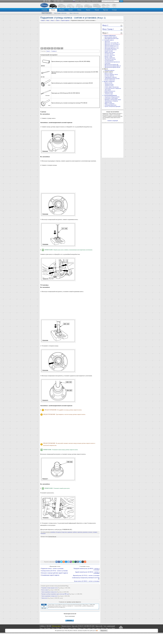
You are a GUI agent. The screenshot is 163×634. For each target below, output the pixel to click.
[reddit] (85, 562)
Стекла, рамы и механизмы (112, 87)
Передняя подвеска (109, 70)
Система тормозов (109, 75)
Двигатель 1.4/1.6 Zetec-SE (112, 43)
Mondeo (61, 10)
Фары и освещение (109, 103)
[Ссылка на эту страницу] (58, 48)
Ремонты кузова (109, 92)
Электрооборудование (110, 95)
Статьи (114, 10)
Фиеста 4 (103, 628)
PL (90, 626)
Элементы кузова (109, 84)
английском (53, 532)
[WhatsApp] (73, 562)
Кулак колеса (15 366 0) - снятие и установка (86, 581)
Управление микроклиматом (112, 97)
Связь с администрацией (109, 626)
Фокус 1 (46, 13)
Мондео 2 (70, 628)
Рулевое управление (110, 80)
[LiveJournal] (76, 562)
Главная (44, 10)
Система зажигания (110, 55)
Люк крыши (108, 89)
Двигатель (107, 41)
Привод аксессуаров (110, 52)
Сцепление (107, 63)
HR (87, 626)
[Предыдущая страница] (42, 48)
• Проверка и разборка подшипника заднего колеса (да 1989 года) (61, 594)
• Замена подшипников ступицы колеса (55, 596)
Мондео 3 (75, 628)
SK (92, 626)
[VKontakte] (57, 562)
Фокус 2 (74, 13)
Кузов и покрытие (109, 81)
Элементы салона (109, 85)
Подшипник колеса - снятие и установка (52, 568)
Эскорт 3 (84, 628)
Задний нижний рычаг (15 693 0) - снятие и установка (87, 572)
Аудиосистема (108, 102)
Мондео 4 (80, 628)
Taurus (88, 10)
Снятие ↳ (48, 51)
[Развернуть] (121, 25)
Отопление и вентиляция (111, 98)
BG (80, 626)
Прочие (105, 10)
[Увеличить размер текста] (52, 48)
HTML (43, 604)
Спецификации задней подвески (50, 575)
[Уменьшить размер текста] (45, 48)
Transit (97, 10)
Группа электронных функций (112, 106)
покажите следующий (112, 120)
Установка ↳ (54, 51)
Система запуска (109, 53)
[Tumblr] (78, 562)
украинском (69, 532)
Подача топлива (109, 51)
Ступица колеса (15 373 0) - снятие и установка (54, 570)
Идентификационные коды (111, 38)
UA (84, 626)
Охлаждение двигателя (110, 49)
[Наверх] (121, 627)
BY (82, 626)
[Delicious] (80, 562)
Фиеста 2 (98, 628)
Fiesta (79, 10)
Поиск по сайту (95, 1)
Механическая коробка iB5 (111, 64)
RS (85, 626)
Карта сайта (82, 1)
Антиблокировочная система (112, 78)
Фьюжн (113, 628)
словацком (95, 532)
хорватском (79, 532)
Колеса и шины (108, 73)
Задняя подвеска (109, 71)
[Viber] (71, 562)
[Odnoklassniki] (64, 562)
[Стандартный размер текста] (48, 48)
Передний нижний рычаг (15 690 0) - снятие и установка (86, 569)
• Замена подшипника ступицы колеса (55, 592)
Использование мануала (111, 37)
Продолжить (104, 630)
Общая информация (110, 35)
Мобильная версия (56, 626)
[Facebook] (59, 562)
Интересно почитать (66, 626)
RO (89, 626)
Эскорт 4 (89, 628)
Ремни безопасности (110, 91)
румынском (85, 532)
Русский (77, 1)
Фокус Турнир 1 (60, 13)
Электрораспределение (110, 105)
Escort (71, 10)
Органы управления (110, 57)
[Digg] (83, 562)
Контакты (89, 1)
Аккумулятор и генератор (111, 101)
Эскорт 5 (94, 628)
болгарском (58, 532)
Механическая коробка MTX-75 (113, 66)
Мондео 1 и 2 (64, 628)
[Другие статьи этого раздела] (55, 48)
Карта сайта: (75, 626)
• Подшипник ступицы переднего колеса (55, 587)
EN (79, 626)
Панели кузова (108, 83)
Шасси (106, 69)
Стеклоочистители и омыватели (113, 88)
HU (94, 626)
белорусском (64, 532)
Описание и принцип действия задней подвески (54, 573)
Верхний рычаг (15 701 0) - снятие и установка (86, 575)
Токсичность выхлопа (110, 59)
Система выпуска (109, 60)
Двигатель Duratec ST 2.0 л (112, 45)
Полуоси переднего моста (111, 74)
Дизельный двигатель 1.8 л (112, 48)
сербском (75, 532)
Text (44, 606)
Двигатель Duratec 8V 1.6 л (112, 47)
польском (90, 532)
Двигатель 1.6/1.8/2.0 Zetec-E (112, 44)
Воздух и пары (108, 56)
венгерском (43, 533)
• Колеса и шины (50, 589)
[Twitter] (61, 562)
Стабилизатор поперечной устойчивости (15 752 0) (85, 578)
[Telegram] (68, 562)
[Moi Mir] (66, 562)
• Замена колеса (52, 598)
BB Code (44, 608)
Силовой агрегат (109, 40)
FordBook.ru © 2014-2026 (45, 626)
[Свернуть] (121, 33)
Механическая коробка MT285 (112, 67)
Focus (53, 10)
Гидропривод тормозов (111, 77)
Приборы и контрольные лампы (113, 99)
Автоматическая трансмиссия (112, 62)
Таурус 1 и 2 (108, 628)
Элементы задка (109, 93)
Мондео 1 (58, 628)
